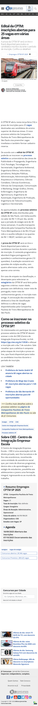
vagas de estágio (15, 550)
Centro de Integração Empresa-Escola (15, 426)
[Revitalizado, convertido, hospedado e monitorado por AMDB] (35, 703)
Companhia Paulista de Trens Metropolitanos (18, 429)
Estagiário (14, 506)
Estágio (4, 422)
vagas (29, 125)
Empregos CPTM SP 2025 (17, 54)
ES (33, 14)
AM (18, 14)
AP (14, 14)
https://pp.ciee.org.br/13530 (14, 342)
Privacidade (25, 686)
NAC (2, 14)
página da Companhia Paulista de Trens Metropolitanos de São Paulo (15, 409)
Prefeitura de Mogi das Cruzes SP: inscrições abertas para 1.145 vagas (20, 384)
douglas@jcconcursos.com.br (15, 90)
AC (7, 14)
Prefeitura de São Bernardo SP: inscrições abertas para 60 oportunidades (20, 394)
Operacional (8, 513)
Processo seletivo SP (9, 433)
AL (10, 14)
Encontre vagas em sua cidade (12, 593)
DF (29, 14)
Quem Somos (13, 681)
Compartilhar (18, 85)
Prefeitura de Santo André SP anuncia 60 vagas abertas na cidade (19, 373)
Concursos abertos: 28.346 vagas (14, 553)
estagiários (6, 282)
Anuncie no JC (13, 686)
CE (26, 14)
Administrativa (24, 509)
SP (21, 522)
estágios (4, 550)
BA (22, 14)
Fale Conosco (25, 681)
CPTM (11, 422)
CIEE (16, 422)
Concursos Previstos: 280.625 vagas (15, 558)
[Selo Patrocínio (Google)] (29, 8)
